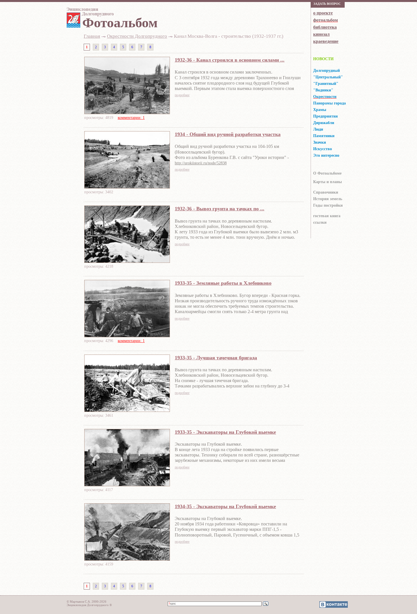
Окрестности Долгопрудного (137, 36)
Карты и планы (327, 182)
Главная (92, 36)
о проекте (323, 13)
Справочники (325, 192)
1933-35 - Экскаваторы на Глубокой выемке (225, 432)
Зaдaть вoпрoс (327, 3)
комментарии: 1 (131, 118)
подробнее (182, 95)
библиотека (325, 27)
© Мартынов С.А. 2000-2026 (86, 601)
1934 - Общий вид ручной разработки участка (228, 134)
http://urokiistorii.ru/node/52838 (201, 163)
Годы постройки (328, 205)
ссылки (320, 222)
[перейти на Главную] (89, 13)
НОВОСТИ (323, 59)
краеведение (325, 41)
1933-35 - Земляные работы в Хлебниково (223, 283)
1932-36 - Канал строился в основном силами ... (230, 60)
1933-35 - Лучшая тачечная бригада (216, 358)
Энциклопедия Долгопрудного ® (89, 605)
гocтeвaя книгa (326, 216)
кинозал (321, 34)
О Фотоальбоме (327, 173)
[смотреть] (127, 112)
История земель (327, 199)
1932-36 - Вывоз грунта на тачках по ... (219, 208)
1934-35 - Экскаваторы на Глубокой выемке (225, 506)
